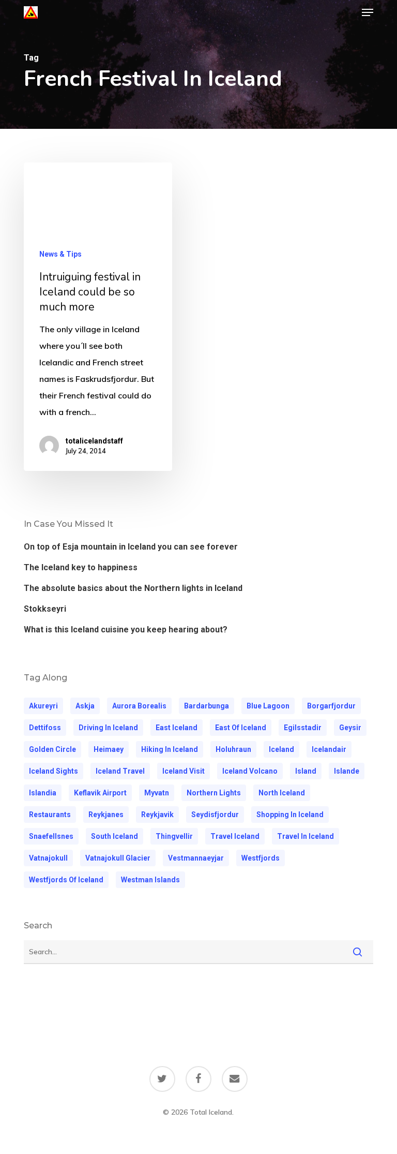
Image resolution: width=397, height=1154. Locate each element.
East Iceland (176, 727)
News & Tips (60, 254)
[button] (367, 12)
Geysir (350, 727)
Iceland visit (183, 771)
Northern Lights (214, 793)
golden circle (52, 749)
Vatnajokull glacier (117, 858)
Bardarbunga (206, 706)
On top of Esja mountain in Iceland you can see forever (131, 547)
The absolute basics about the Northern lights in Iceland (133, 588)
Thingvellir (174, 836)
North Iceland (281, 793)
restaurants (50, 814)
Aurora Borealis (139, 706)
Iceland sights (53, 771)
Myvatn (156, 793)
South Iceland (114, 836)
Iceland (281, 749)
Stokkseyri (45, 609)
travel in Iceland (305, 836)
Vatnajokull (48, 858)
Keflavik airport (100, 793)
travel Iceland (234, 836)
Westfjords (260, 858)
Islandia (42, 793)
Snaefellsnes (51, 836)
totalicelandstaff (94, 441)
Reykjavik (157, 814)
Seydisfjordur (215, 814)
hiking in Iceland (169, 749)
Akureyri (43, 706)
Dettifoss (45, 727)
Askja (85, 706)
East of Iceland (240, 727)
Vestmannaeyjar (196, 858)
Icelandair (329, 749)
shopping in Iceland (290, 814)
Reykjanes (106, 814)
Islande (346, 771)
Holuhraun (233, 749)
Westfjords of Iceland (66, 880)
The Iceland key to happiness (81, 567)
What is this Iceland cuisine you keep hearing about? (125, 629)
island (305, 771)
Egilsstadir (303, 727)
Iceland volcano (250, 771)
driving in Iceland (108, 727)
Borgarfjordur (331, 706)
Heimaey (109, 749)
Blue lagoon (268, 706)
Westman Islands (150, 880)
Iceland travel (120, 771)
